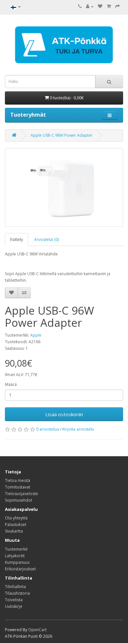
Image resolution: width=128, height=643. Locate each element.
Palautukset (15, 524)
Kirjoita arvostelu (78, 429)
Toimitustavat (17, 487)
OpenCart (37, 629)
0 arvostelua (47, 429)
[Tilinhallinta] (90, 6)
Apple (35, 335)
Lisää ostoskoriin (64, 414)
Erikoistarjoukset (20, 569)
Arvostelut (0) (46, 239)
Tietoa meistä (17, 480)
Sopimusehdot (18, 500)
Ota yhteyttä (16, 518)
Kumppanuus (17, 562)
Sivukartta (14, 531)
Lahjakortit (15, 556)
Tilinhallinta (15, 586)
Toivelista (14, 600)
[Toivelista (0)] (100, 6)
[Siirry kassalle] (117, 6)
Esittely (16, 239)
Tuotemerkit (16, 549)
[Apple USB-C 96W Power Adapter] (64, 187)
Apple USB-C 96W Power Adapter (62, 135)
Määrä (11, 384)
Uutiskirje (13, 606)
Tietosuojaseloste (21, 493)
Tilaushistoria (17, 593)
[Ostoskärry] (109, 6)
